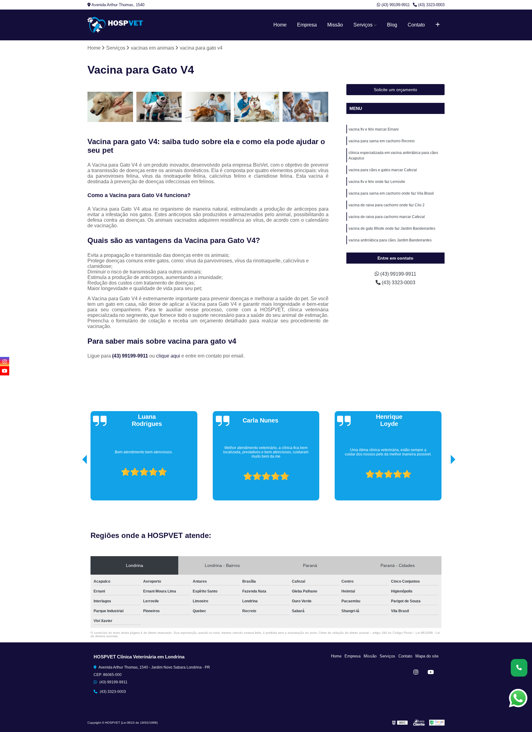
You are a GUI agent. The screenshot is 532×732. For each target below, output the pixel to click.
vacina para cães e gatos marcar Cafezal (383, 170)
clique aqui (168, 355)
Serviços (363, 24)
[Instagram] (416, 672)
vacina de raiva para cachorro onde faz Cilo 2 (387, 205)
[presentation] (76, 483)
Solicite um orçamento (395, 89)
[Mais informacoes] (438, 25)
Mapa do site (426, 656)
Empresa (307, 24)
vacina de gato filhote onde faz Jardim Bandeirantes (392, 228)
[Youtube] (430, 672)
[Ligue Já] (519, 668)
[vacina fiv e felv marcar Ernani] (110, 107)
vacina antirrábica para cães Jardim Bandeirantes (390, 240)
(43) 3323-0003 (431, 4)
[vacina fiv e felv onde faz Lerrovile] (305, 107)
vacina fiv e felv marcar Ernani (374, 129)
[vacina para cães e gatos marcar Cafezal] (257, 107)
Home (280, 24)
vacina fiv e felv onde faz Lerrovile (377, 182)
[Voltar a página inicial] (115, 25)
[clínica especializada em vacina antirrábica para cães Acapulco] (208, 107)
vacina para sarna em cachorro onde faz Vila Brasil (391, 193)
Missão (335, 24)
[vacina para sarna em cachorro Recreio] (159, 107)
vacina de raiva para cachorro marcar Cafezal (387, 217)
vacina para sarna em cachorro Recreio (382, 141)
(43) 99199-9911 (395, 4)
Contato (416, 24)
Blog (392, 24)
